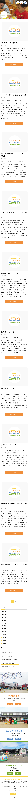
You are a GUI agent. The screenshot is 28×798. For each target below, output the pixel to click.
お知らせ (4, 652)
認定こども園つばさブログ (8, 666)
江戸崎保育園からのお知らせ (8, 656)
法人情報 (16, 659)
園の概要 (10, 704)
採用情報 (11, 652)
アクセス (18, 704)
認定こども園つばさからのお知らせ (9, 663)
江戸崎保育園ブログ (6, 659)
